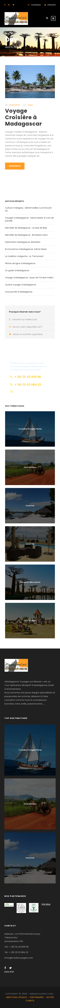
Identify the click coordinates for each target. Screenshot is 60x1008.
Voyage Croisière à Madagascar (23, 117)
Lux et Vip (30, 544)
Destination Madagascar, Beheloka (22, 242)
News (30, 105)
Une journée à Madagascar (18, 291)
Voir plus (45, 904)
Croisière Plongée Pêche (30, 429)
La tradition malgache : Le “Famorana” (24, 256)
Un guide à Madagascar (17, 270)
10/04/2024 (14, 105)
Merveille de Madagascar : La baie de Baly (26, 227)
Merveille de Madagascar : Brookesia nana (26, 234)
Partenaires (37, 997)
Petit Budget (30, 620)
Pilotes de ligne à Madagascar (20, 263)
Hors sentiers (30, 467)
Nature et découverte (30, 582)
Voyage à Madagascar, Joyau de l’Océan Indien (29, 277)
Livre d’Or (9, 971)
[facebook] (4, 5)
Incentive (30, 505)
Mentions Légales (16, 997)
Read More (15, 165)
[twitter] (13, 5)
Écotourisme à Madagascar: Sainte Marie (26, 249)
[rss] (9, 5)
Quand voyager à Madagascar (20, 284)
